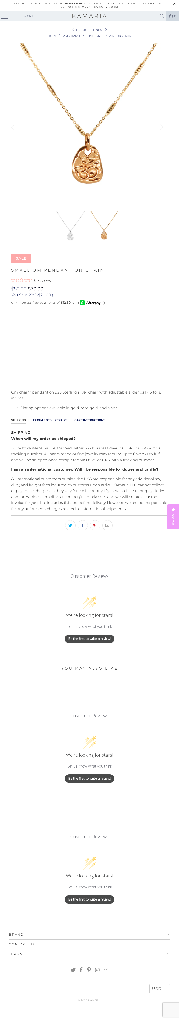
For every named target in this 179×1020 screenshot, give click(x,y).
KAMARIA (94, 1000)
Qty (14, 334)
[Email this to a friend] (107, 525)
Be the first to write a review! (89, 638)
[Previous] (13, 127)
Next (100, 29)
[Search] (162, 16)
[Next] (161, 127)
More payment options (90, 380)
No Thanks (52, 555)
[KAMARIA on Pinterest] (89, 970)
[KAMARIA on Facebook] (81, 970)
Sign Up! (52, 539)
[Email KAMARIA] (105, 970)
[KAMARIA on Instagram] (97, 970)
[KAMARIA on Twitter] (73, 970)
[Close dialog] (100, 443)
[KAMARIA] (89, 16)
